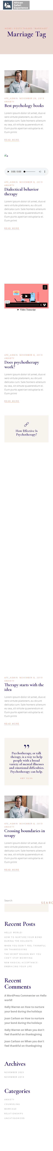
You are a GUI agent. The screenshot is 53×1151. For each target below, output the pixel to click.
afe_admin (11, 98)
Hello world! (13, 932)
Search (8, 900)
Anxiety (9, 101)
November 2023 (14, 1072)
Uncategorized (14, 1118)
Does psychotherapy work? (21, 364)
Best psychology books (24, 105)
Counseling (12, 1104)
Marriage (10, 1109)
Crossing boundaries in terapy (24, 833)
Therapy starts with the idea (24, 687)
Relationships (13, 1113)
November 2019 (14, 1077)
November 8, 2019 (31, 182)
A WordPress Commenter (19, 995)
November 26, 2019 (32, 98)
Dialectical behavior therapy (21, 192)
